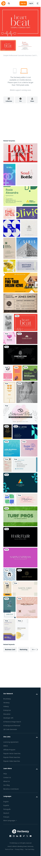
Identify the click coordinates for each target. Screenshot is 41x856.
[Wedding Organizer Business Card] (20, 414)
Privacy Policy (19, 849)
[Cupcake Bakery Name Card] (29, 448)
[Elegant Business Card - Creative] (20, 483)
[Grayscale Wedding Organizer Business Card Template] (26, 392)
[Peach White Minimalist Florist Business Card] (26, 607)
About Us (6, 781)
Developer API (8, 718)
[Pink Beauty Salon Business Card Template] (20, 557)
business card (10, 649)
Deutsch (6, 813)
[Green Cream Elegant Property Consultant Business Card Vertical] (9, 248)
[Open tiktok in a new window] (24, 836)
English (6, 802)
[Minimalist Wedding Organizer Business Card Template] (8, 322)
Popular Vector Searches (11, 753)
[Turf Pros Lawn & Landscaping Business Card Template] (20, 516)
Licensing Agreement (10, 742)
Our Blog (6, 785)
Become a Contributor (11, 789)
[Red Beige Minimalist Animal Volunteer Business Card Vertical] (7, 464)
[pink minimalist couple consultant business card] (9, 338)
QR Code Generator (10, 729)
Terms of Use (9, 849)
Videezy (6, 706)
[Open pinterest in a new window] (20, 836)
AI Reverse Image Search (12, 722)
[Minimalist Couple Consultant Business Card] (20, 153)
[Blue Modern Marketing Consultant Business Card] (25, 431)
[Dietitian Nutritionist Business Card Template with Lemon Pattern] (9, 266)
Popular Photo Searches (11, 757)
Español (6, 805)
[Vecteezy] (3, 3)
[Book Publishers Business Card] (9, 629)
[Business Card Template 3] (26, 338)
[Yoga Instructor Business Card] (29, 228)
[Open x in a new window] (27, 836)
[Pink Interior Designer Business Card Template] (26, 499)
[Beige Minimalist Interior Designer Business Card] (24, 588)
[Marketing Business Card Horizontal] (24, 464)
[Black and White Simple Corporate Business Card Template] (20, 355)
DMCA (5, 746)
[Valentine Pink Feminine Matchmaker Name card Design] (9, 213)
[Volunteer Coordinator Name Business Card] (9, 574)
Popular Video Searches (11, 761)
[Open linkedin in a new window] (17, 836)
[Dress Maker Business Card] (7, 431)
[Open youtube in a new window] (30, 836)
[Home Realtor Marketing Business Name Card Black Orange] (20, 283)
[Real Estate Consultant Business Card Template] (9, 607)
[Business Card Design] (20, 196)
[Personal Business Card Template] (26, 213)
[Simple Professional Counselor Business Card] (25, 322)
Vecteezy (6, 703)
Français (6, 817)
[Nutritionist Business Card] (9, 499)
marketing (23, 649)
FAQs (5, 774)
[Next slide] (34, 649)
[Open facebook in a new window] (10, 836)
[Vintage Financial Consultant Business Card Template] (20, 303)
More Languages (9, 820)
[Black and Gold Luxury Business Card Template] (26, 574)
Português (7, 809)
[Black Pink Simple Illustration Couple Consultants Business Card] (26, 174)
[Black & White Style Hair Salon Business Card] (20, 537)
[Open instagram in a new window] (14, 836)
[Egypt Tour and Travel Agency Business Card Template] (26, 248)
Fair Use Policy (29, 849)
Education (6, 714)
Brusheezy (7, 699)
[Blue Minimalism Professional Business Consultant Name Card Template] (26, 266)
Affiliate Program (9, 750)
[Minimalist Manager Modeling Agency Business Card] (22, 629)
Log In (31, 3)
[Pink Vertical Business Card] (7, 373)
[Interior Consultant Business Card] (11, 228)
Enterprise (7, 710)
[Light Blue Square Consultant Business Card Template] (11, 448)
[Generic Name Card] (29, 373)
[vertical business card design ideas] (17, 373)
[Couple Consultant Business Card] (9, 174)
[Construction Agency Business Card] (7, 588)
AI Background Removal (11, 726)
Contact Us (7, 777)
